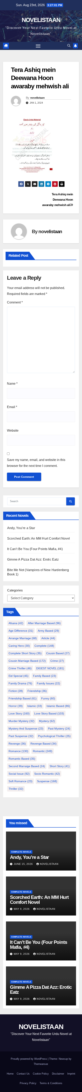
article (48, 638)
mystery (47, 721)
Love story (19, 713)
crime (57, 660)
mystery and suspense (26, 728)
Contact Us (23, 1073)
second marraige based (27, 766)
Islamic (34, 706)
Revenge (17, 743)
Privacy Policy (28, 1083)
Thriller (16, 788)
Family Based (44, 675)
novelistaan (37, 97)
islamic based (58, 706)
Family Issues (48, 683)
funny (48, 698)
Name (12, 383)
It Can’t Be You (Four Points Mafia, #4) (35, 549)
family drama (20, 683)
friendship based (23, 698)
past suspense (21, 736)
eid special (18, 675)
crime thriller (20, 668)
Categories (15, 590)
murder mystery (21, 721)
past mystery (59, 728)
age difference (21, 630)
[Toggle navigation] (38, 46)
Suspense (47, 781)
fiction (16, 690)
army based (48, 630)
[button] (68, 45)
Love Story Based (49, 713)
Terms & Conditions (51, 1083)
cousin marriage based (27, 660)
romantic (42, 751)
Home (10, 1073)
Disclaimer (58, 1073)
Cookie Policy (41, 1073)
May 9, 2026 (22, 909)
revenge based (43, 743)
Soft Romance (20, 781)
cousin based (58, 653)
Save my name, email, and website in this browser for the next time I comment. (36, 462)
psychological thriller (54, 736)
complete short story (25, 653)
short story (60, 766)
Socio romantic (47, 773)
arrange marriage (23, 638)
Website (13, 430)
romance (18, 751)
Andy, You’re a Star (21, 528)
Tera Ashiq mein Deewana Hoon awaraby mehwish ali (57, 200)
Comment (15, 302)
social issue (19, 773)
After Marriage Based (44, 623)
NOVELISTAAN (41, 20)
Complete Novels (21, 852)
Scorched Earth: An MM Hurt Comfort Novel (38, 538)
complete (44, 645)
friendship (37, 690)
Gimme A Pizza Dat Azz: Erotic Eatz (33, 559)
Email (12, 407)
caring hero (19, 645)
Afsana (16, 623)
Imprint (71, 1073)
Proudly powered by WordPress (29, 1058)
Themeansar (41, 1063)
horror (16, 706)
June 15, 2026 (24, 864)
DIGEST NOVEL (50, 668)
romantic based (22, 758)
